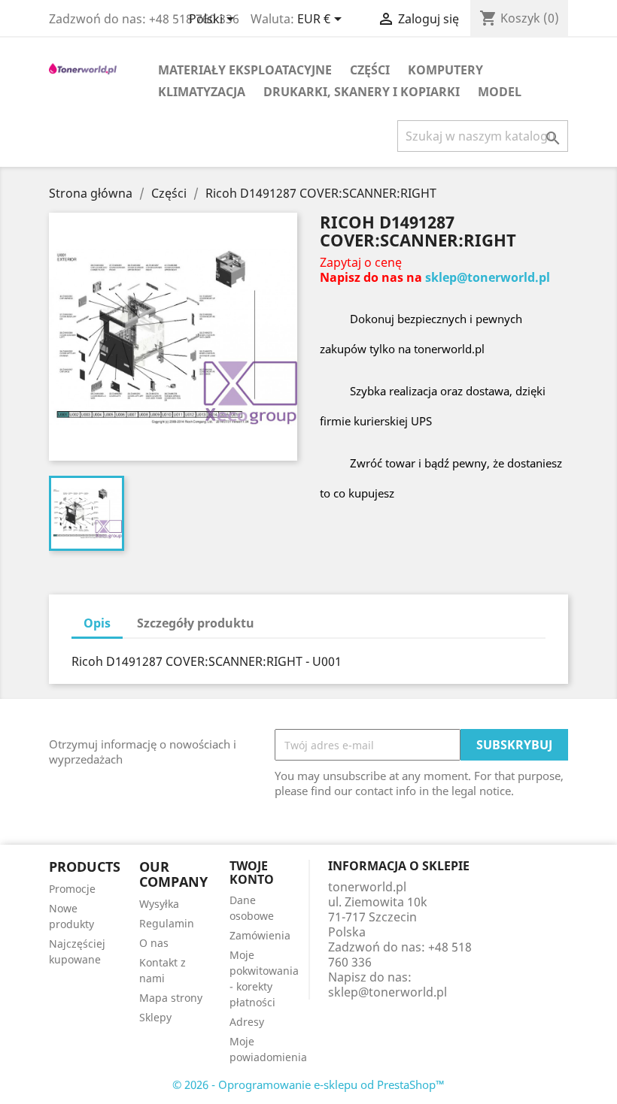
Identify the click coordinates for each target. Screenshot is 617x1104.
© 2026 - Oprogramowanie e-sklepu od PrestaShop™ (308, 1084)
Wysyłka (159, 904)
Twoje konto (251, 872)
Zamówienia (259, 935)
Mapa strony (170, 998)
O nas (154, 943)
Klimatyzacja (201, 91)
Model (499, 91)
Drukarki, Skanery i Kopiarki (361, 91)
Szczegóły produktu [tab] (195, 623)
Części (370, 70)
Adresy (246, 1022)
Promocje (72, 889)
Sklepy (155, 1017)
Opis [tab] (97, 623)
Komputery (445, 70)
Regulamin (166, 923)
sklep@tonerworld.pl (487, 277)
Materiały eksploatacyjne (245, 70)
